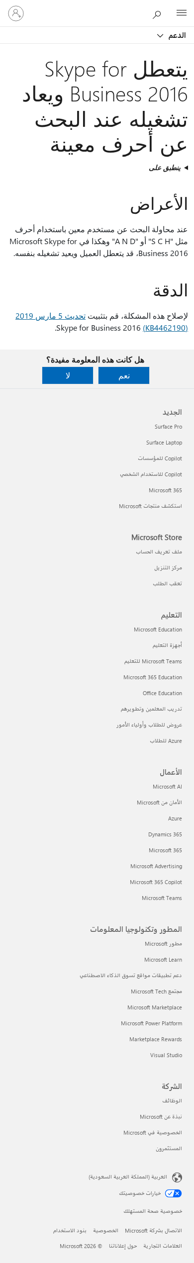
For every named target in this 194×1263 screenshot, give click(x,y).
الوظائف (172, 1100)
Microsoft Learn (163, 959)
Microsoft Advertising (156, 866)
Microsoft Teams (162, 898)
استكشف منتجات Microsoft (150, 506)
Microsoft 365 (165, 490)
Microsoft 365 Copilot (156, 882)
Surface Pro (168, 426)
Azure (175, 818)
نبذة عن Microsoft (161, 1116)
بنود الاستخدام (70, 1230)
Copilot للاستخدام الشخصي (151, 474)
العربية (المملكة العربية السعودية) (128, 1176)
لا (68, 375)
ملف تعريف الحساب (159, 551)
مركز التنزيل (168, 567)
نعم (124, 375)
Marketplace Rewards (155, 1039)
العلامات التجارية (162, 1246)
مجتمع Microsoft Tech (156, 991)
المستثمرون (169, 1148)
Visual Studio (166, 1055)
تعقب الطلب (167, 583)
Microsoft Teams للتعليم (153, 661)
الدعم (176, 35)
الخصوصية (105, 1230)
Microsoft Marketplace (154, 1007)
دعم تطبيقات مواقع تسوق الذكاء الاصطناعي (131, 975)
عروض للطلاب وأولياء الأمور (149, 724)
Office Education (162, 693)
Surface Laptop (164, 442)
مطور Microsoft (163, 943)
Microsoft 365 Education (152, 677)
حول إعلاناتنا (123, 1246)
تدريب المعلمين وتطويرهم (151, 709)
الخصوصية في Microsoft (152, 1132)
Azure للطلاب (166, 740)
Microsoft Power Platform (151, 1023)
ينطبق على (165, 167)
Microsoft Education (158, 629)
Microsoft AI (167, 786)
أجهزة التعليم (167, 645)
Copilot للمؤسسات (160, 458)
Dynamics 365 (165, 834)
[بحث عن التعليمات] (159, 13)
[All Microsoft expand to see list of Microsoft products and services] (182, 13)
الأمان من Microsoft (159, 802)
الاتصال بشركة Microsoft (153, 1230)
